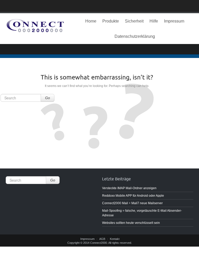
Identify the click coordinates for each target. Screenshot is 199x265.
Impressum (174, 21)
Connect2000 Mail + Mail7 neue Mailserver (132, 203)
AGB (102, 238)
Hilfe (154, 21)
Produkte (110, 21)
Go (47, 98)
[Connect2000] (35, 26)
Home (90, 21)
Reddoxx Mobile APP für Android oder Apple (133, 195)
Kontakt (114, 238)
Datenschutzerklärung (135, 36)
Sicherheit (134, 21)
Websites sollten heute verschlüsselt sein (131, 223)
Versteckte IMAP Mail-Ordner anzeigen (129, 188)
